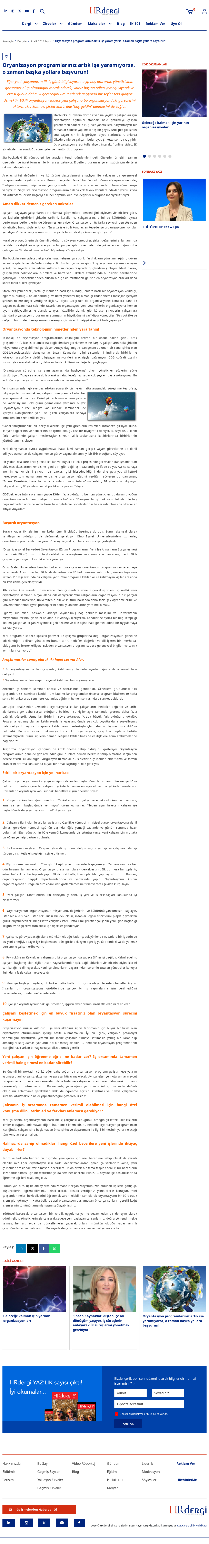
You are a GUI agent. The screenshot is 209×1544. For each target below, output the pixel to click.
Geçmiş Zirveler (49, 1488)
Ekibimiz (8, 1471)
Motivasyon (151, 1471)
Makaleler (96, 23)
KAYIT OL (128, 1423)
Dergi (26, 23)
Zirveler (49, 23)
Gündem (75, 23)
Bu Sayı (42, 1463)
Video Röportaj (83, 1463)
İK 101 (135, 23)
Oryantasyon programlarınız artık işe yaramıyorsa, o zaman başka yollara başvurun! (173, 1321)
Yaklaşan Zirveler (50, 1480)
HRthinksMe (187, 1480)
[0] (189, 11)
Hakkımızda (11, 1463)
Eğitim (112, 1471)
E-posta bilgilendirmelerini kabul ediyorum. (143, 1414)
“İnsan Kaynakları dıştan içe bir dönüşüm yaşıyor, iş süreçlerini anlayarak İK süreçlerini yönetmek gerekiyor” (101, 1323)
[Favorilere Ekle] (6, 56)
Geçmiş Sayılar (48, 1471)
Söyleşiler (149, 1480)
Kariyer (112, 1488)
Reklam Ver (155, 23)
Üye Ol (176, 23)
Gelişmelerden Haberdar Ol (37, 1509)
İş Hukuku (115, 1480)
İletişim (8, 1480)
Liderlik (147, 1463)
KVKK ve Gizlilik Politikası (192, 1525)
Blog (121, 23)
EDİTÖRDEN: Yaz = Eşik (161, 227)
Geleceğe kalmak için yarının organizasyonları (165, 124)
